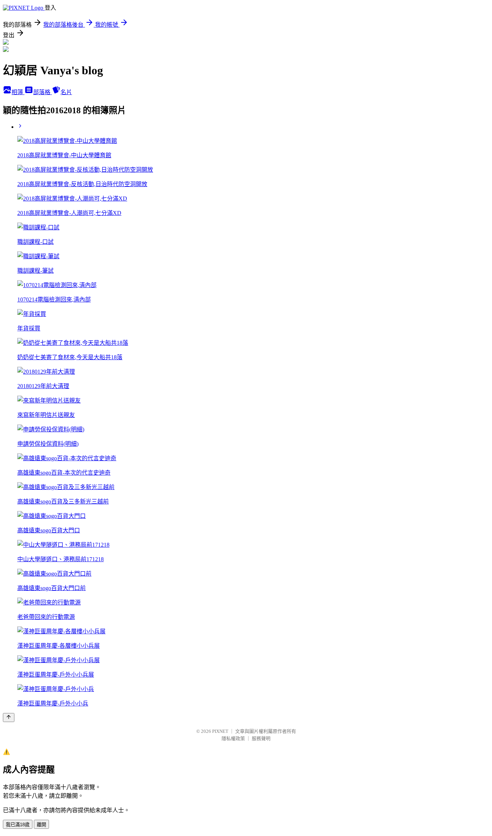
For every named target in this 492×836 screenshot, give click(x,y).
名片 (66, 92)
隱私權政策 (233, 738)
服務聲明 (261, 738)
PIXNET (220, 731)
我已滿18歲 (18, 824)
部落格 (42, 92)
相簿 (18, 92)
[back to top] (8, 717)
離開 (41, 824)
